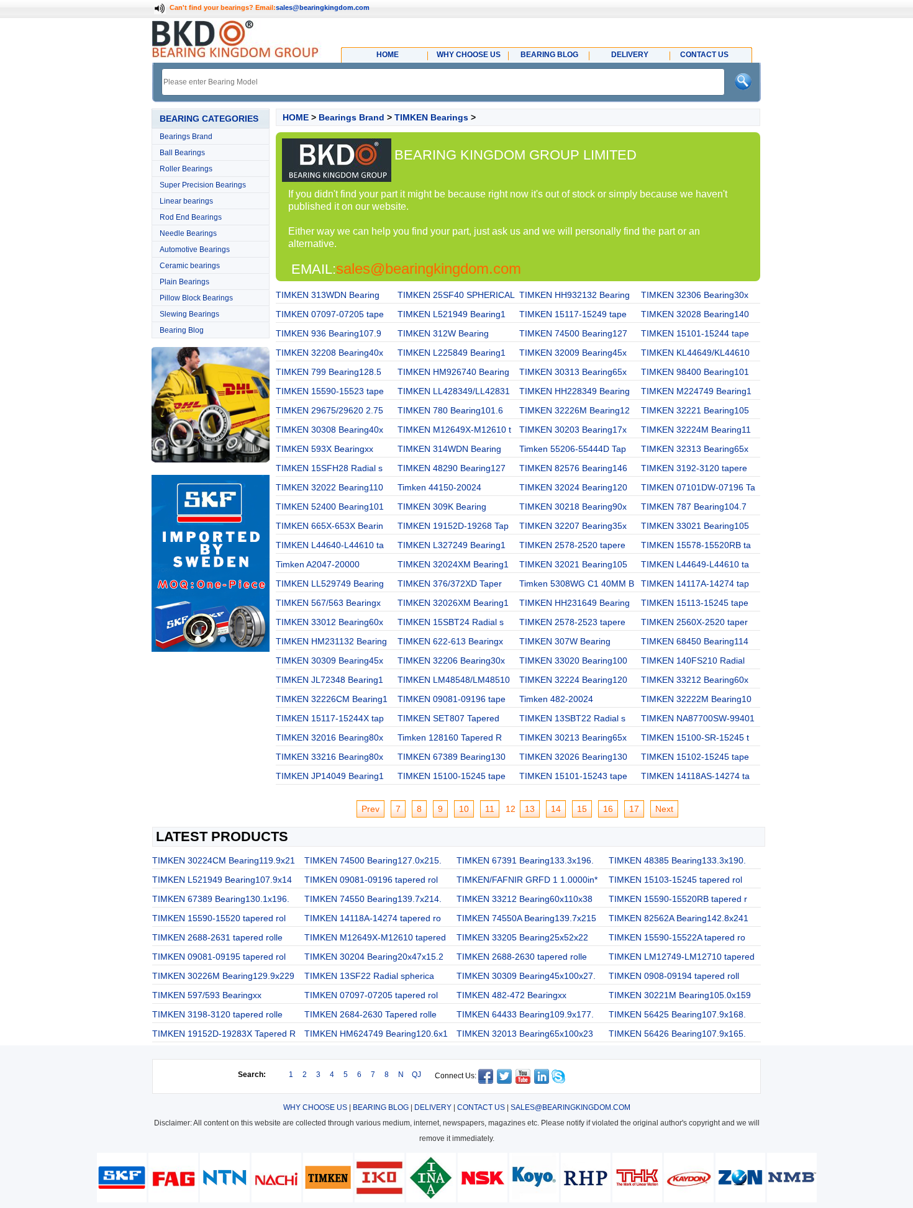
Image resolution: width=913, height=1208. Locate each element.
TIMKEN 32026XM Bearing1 (453, 603)
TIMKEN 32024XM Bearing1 (453, 564)
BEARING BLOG (381, 1107)
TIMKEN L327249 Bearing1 (451, 545)
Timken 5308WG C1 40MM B (576, 583)
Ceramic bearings (190, 265)
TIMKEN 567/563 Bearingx (328, 603)
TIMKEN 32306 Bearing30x (694, 295)
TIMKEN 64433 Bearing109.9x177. (525, 1014)
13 (530, 809)
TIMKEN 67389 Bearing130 (451, 757)
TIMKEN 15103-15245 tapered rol (675, 880)
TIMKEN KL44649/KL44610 (695, 353)
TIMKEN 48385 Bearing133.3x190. (677, 860)
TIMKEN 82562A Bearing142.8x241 (678, 918)
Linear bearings (186, 201)
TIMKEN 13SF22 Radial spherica (369, 976)
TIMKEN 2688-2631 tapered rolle (217, 937)
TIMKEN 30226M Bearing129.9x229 (223, 976)
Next (664, 809)
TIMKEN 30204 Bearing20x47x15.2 (373, 957)
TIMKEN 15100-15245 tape (451, 776)
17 (634, 809)
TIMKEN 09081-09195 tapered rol (219, 957)
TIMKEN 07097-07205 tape (330, 314)
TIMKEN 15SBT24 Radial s (450, 622)
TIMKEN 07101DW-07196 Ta (698, 487)
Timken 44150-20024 (439, 487)
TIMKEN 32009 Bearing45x (573, 353)
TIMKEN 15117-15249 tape (573, 314)
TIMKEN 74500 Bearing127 (573, 333)
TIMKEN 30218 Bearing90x (573, 507)
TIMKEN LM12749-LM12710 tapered (682, 957)
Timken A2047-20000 (318, 564)
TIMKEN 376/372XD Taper (449, 583)
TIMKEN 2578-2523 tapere (572, 622)
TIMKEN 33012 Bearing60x (329, 622)
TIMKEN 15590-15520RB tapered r (678, 899)
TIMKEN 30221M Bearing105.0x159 (680, 995)
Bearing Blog (182, 330)
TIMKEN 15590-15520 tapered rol (219, 918)
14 (556, 809)
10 (464, 809)
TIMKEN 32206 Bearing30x (451, 660)
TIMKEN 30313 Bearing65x (573, 372)
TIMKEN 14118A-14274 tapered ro (372, 918)
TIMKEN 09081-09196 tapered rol (371, 880)
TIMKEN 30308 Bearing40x (329, 430)
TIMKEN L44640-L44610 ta (330, 545)
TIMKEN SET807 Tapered (448, 718)
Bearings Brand (186, 136)
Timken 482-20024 (556, 699)
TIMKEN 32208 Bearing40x (329, 353)
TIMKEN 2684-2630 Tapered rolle (370, 1014)
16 (608, 809)
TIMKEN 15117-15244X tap (330, 718)
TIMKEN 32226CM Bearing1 (332, 699)
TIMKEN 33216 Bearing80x (329, 757)
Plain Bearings (184, 281)
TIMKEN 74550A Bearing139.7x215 (526, 918)
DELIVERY (433, 1107)
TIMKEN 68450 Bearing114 (694, 641)
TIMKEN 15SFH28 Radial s (329, 468)
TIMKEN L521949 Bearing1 (451, 314)
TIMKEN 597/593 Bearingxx (206, 995)
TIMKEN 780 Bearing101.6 (450, 410)
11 (489, 809)
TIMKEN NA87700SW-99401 (698, 718)
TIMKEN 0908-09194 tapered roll (674, 976)
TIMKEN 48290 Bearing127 (451, 468)
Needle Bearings (188, 233)
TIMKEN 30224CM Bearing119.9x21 (223, 860)
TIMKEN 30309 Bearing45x (329, 660)
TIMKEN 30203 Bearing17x (573, 430)
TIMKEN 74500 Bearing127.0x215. (373, 860)
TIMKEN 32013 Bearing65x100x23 (525, 1034)
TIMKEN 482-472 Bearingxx (511, 995)
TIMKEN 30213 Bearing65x (573, 737)
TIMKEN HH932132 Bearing (574, 295)
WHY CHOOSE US (315, 1107)
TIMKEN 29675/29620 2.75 (329, 410)
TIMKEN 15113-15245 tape (694, 603)
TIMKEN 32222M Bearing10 (696, 699)
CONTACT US (481, 1107)
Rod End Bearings (191, 217)
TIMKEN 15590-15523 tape (330, 391)
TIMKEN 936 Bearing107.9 (328, 333)
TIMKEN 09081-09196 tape (451, 699)
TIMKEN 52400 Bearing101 (330, 507)
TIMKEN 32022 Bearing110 (329, 487)
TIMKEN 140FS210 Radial (693, 660)
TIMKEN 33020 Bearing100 (573, 660)
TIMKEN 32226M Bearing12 (574, 410)
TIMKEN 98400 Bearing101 (695, 372)
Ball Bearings (182, 152)
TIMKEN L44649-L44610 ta (695, 564)
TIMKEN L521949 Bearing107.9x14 (222, 880)
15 (582, 809)
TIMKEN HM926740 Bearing (453, 372)
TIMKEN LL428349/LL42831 (453, 391)
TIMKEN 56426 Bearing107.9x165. (677, 1034)
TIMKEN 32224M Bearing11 (696, 430)
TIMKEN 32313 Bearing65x (694, 449)
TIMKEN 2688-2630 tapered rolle (522, 957)
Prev (370, 809)
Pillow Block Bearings (196, 298)
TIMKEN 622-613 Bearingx (450, 641)
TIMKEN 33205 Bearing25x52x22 (522, 937)
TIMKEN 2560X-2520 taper (694, 622)
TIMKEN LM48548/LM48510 (453, 680)
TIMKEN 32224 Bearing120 (573, 680)
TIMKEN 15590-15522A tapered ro (677, 937)
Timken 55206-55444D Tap (572, 449)
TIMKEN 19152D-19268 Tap (453, 526)
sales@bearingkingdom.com (323, 7)
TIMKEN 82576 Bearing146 (573, 468)
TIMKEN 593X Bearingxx (324, 449)
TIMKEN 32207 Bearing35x (573, 526)
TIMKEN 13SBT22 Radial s (572, 718)
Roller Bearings (186, 169)
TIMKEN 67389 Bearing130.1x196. (220, 899)
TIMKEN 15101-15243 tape (573, 776)
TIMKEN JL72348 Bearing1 (329, 680)
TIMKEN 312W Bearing (443, 333)
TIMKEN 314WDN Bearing (449, 449)
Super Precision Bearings (203, 185)
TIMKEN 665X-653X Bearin (329, 526)
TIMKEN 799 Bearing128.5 (328, 372)
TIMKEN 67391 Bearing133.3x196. (525, 860)
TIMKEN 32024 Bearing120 (573, 487)
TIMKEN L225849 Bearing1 (451, 353)
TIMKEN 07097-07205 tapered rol (371, 995)
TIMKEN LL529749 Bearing (330, 583)
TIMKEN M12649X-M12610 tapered (375, 937)
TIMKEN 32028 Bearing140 (695, 314)
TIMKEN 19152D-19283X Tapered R (224, 1034)
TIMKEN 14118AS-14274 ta (695, 776)
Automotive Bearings (195, 249)
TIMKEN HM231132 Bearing (331, 641)
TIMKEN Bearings (431, 117)
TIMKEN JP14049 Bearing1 (330, 776)
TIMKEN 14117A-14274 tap (695, 583)
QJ (416, 1074)
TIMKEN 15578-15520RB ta (696, 545)
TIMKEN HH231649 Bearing (574, 603)
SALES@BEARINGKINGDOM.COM (570, 1107)
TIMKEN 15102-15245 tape (695, 757)
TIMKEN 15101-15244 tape (695, 333)
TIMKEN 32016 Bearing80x (329, 737)
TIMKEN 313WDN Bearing (327, 295)
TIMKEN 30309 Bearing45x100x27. (526, 976)
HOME (296, 117)
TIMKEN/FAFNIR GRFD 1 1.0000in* (527, 880)
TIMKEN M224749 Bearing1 (696, 391)
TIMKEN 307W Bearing (565, 641)
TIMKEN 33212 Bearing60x (694, 680)
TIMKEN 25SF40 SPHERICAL (456, 295)
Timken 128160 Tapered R (449, 737)
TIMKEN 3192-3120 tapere (694, 468)
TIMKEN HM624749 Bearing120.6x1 (376, 1034)
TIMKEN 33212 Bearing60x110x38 (525, 899)
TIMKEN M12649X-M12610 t (454, 430)
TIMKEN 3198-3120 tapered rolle (217, 1014)
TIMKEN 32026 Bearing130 (573, 757)
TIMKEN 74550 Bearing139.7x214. (373, 899)
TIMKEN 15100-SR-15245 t (695, 737)
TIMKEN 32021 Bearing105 (573, 564)
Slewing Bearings (189, 314)
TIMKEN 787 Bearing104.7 (694, 507)
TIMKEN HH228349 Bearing (574, 391)
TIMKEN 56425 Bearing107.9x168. (677, 1014)
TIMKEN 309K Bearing (441, 507)
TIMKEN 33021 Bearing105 (695, 526)
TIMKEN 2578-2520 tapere (572, 545)
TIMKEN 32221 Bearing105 (695, 410)
